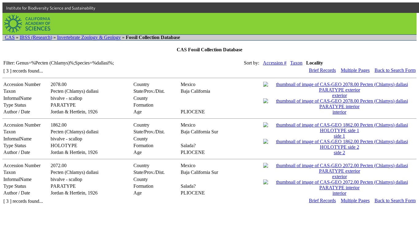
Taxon (296, 62)
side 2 (339, 152)
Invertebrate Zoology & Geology (89, 37)
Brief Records (322, 70)
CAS (10, 37)
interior (339, 112)
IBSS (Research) (36, 37)
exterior (339, 95)
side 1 (339, 136)
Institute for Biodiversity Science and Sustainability (50, 8)
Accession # (274, 62)
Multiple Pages (355, 70)
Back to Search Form (395, 70)
